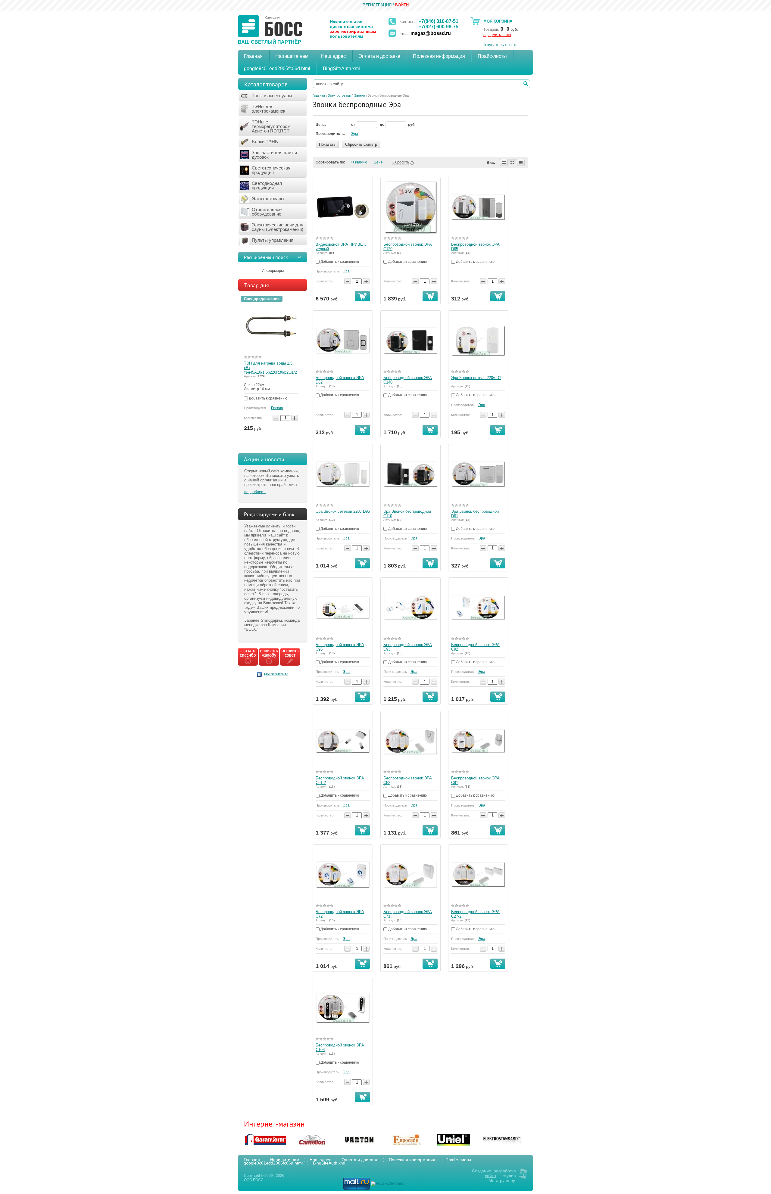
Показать (327, 144)
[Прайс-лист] (521, 162)
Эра (354, 134)
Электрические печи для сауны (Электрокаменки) (277, 227)
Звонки (359, 95)
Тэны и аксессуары (272, 95)
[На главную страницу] (270, 26)
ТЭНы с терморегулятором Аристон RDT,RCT (271, 126)
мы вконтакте (276, 674)
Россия (277, 408)
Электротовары (268, 198)
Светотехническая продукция (271, 170)
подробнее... (255, 492)
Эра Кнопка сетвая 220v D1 (476, 377)
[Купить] (362, 296)
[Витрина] (512, 162)
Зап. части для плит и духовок (274, 155)
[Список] (504, 162)
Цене (378, 162)
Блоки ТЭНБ (265, 141)
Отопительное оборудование (267, 211)
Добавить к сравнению (267, 398)
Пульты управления (272, 240)
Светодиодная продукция (267, 185)
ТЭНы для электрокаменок (268, 108)
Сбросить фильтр (361, 144)
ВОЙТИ (402, 5)
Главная (319, 95)
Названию (358, 162)
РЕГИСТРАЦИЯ (377, 5)
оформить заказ (497, 35)
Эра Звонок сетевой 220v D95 (343, 511)
